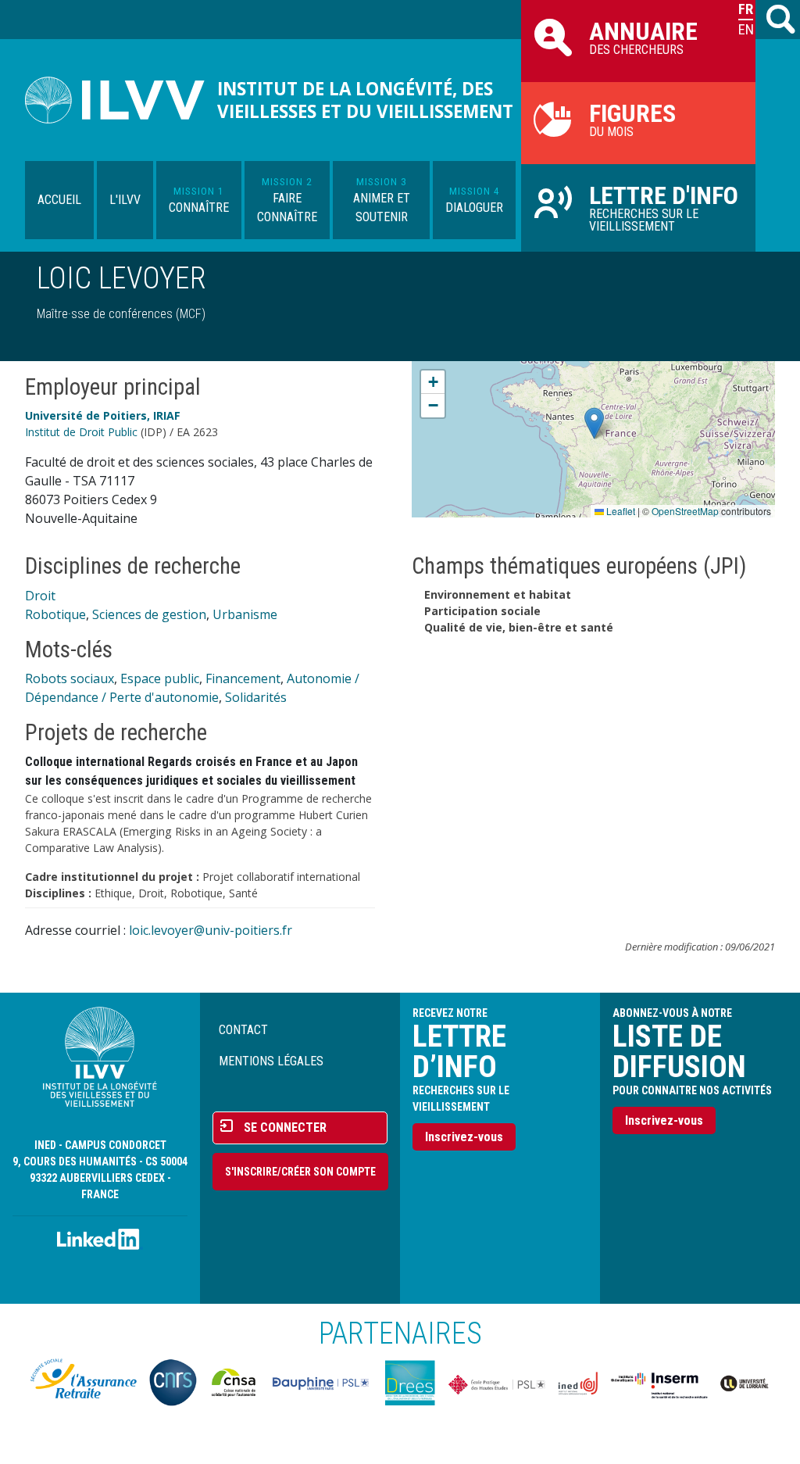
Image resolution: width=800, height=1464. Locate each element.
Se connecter (285, 1127)
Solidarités (256, 697)
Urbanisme (244, 614)
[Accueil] (121, 100)
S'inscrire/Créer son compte (300, 1171)
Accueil (59, 199)
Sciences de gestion (149, 614)
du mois (632, 118)
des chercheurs (643, 36)
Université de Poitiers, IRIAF (102, 415)
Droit (40, 595)
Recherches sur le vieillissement (663, 207)
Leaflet (619, 510)
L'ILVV (125, 199)
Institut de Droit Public (81, 431)
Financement (242, 678)
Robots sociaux (69, 678)
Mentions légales (271, 1061)
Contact (243, 1029)
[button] (594, 423)
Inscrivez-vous (464, 1136)
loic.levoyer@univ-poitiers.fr (210, 930)
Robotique (55, 614)
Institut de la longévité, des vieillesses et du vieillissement (365, 100)
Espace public (159, 678)
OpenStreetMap (685, 510)
